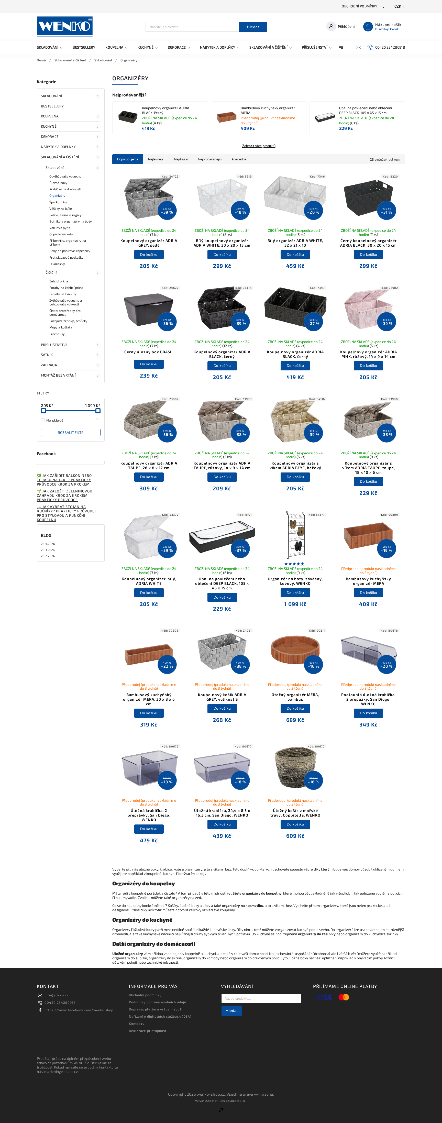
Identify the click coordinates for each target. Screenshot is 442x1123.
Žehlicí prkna (58, 281)
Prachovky (57, 334)
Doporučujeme (127, 159)
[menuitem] (52, 47)
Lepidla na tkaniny (62, 294)
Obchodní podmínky (360, 6)
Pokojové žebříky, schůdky (68, 321)
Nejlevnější (156, 159)
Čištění (51, 272)
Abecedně (238, 159)
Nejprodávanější (210, 159)
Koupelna (50, 116)
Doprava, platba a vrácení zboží (155, 1009)
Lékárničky (57, 264)
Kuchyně (49, 126)
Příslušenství (54, 345)
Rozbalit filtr (71, 432)
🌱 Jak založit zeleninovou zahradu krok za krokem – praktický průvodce (64, 495)
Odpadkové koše (61, 234)
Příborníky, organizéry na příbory (67, 242)
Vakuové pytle (60, 228)
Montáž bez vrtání (58, 375)
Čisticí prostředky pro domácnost (65, 312)
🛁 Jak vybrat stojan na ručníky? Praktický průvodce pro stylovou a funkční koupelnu (67, 513)
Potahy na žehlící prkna (66, 287)
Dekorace (50, 136)
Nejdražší (181, 159)
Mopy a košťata (60, 327)
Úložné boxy (58, 183)
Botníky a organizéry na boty (70, 221)
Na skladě (72, 420)
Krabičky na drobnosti (65, 189)
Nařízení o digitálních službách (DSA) (160, 1016)
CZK (398, 6)
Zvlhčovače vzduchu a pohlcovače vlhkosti (65, 302)
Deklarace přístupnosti (148, 1031)
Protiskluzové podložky (66, 257)
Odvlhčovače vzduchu (65, 176)
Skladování (51, 96)
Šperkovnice (58, 202)
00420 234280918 (60, 1002)
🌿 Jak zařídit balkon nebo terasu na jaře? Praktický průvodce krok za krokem (64, 479)
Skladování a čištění (60, 157)
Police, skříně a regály (65, 215)
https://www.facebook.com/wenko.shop (79, 1010)
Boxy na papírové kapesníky (70, 251)
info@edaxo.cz (57, 995)
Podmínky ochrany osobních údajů (157, 1002)
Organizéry (57, 195)
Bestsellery (52, 106)
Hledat (253, 27)
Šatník (47, 355)
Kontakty (137, 1023)
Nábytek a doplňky (58, 147)
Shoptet (212, 1100)
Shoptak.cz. (238, 1100)
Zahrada (49, 365)
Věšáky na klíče (60, 208)
